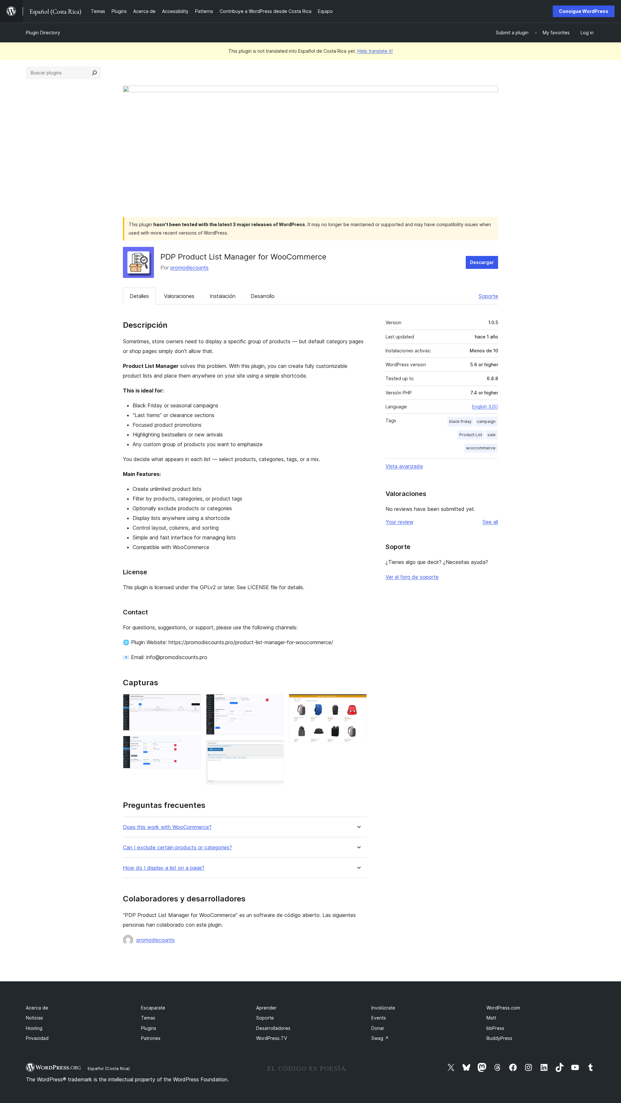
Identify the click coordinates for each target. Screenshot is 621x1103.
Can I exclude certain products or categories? (177, 847)
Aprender (266, 1007)
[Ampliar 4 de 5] (275, 748)
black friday (460, 421)
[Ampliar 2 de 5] (192, 744)
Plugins (148, 1028)
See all (490, 522)
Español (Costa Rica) (109, 1068)
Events (378, 1017)
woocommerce (481, 448)
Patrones (150, 1038)
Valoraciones (179, 296)
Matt (491, 1017)
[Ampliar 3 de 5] (275, 703)
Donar (377, 1028)
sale (491, 434)
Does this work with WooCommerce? (167, 827)
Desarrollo (263, 296)
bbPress (495, 1028)
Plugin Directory (43, 32)
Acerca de (37, 1007)
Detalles (139, 296)
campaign (486, 421)
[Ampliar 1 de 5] (192, 703)
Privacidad (37, 1038)
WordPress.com (503, 1007)
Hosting (34, 1028)
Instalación (222, 296)
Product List (470, 434)
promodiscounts (189, 267)
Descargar (482, 262)
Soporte (488, 296)
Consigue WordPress (583, 11)
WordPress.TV (271, 1038)
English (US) (485, 406)
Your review (399, 522)
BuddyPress (499, 1038)
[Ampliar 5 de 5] (358, 703)
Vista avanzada (404, 466)
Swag (380, 1038)
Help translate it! (375, 51)
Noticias (34, 1017)
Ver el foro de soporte (412, 577)
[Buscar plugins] (94, 72)
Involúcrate (383, 1007)
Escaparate (153, 1007)
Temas (148, 1017)
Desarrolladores (273, 1028)
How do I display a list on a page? (163, 868)
